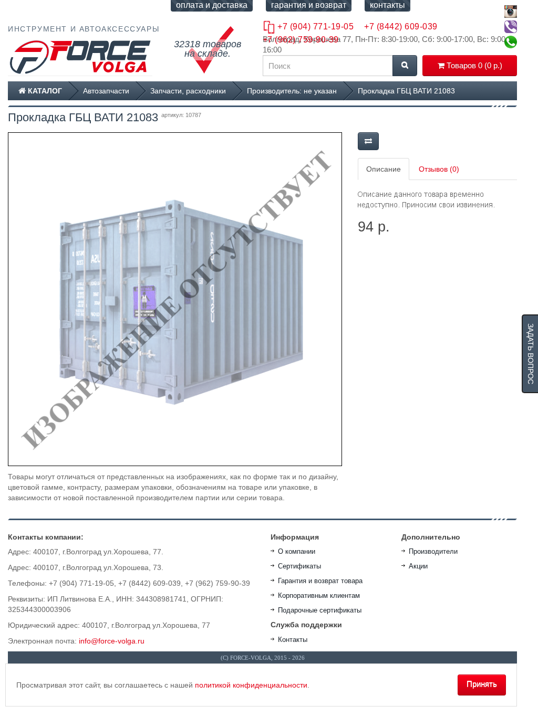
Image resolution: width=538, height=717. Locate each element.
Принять (482, 683)
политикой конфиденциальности (251, 685)
